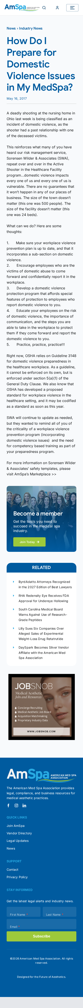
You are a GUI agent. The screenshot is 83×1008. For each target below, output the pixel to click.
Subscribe (41, 936)
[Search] (44, 7)
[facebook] (8, 805)
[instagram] (16, 805)
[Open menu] (72, 7)
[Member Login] (57, 7)
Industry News (30, 28)
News (11, 28)
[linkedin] (24, 805)
